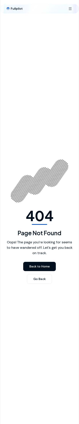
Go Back (39, 279)
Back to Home (39, 266)
